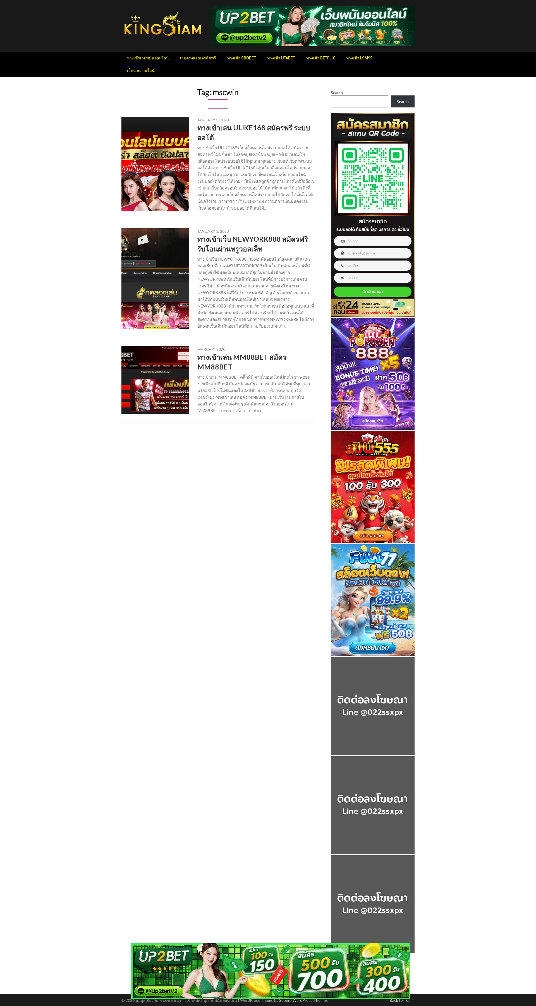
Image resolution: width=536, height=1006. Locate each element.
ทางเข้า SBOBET (241, 58)
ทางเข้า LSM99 (359, 58)
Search (337, 92)
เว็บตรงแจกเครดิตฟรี (198, 58)
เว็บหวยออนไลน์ (141, 70)
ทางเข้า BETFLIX (320, 58)
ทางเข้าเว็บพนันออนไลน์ (148, 58)
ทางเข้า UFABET (281, 58)
